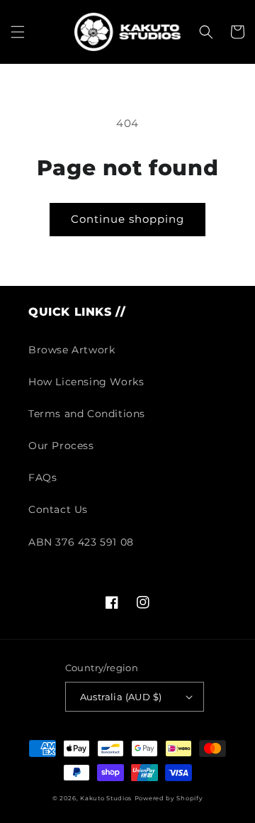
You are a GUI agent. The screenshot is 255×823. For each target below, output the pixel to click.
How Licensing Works (86, 381)
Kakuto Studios (106, 798)
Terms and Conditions (86, 413)
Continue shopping (127, 219)
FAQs (42, 477)
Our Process (61, 445)
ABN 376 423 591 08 (81, 542)
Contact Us (58, 509)
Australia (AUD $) (121, 696)
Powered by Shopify (169, 798)
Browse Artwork (71, 349)
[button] (17, 32)
